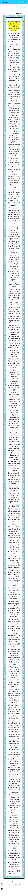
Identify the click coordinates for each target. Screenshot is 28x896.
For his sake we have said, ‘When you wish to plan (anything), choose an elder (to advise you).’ (14, 624)
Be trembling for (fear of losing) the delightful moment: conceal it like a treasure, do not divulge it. (14, 247)
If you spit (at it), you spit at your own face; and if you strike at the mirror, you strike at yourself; (14, 136)
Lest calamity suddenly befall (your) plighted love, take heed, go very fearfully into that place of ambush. (14, 261)
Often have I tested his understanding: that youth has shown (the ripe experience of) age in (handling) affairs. (14, 532)
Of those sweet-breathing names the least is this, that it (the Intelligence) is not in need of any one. (14, 840)
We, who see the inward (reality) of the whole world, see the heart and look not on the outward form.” (14, 726)
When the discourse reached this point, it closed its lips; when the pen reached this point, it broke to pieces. (14, 180)
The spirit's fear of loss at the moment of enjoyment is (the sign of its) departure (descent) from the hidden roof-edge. (14, 277)
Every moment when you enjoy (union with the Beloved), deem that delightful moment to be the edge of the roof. (14, 232)
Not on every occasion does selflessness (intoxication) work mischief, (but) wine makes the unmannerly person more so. (14, 400)
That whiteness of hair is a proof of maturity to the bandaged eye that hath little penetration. (14, 593)
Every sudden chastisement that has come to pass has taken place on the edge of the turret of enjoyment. (14, 308)
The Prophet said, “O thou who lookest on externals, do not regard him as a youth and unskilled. (14, 499)
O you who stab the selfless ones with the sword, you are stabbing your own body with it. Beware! (14, 95)
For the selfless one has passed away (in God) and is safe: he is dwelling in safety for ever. (14, 107)
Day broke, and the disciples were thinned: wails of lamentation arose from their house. (14, 37)
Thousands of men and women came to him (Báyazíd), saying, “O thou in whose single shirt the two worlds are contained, (14, 51)
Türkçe (20, 7)
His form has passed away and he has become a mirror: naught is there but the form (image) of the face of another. (14, 121)
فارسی (25, 7)
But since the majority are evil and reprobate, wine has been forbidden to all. (14, 437)
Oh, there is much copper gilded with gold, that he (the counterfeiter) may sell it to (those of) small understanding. (14, 711)
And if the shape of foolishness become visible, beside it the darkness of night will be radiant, (14, 867)
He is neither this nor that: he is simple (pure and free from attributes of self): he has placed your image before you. (14, 164)
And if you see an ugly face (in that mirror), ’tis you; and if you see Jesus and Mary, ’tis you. (14, 150)
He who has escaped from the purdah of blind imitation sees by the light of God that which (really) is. (14, 639)
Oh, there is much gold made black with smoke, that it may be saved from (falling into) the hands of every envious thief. (14, 695)
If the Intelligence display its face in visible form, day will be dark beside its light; (14, 855)
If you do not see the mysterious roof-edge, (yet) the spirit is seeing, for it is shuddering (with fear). (14, 294)
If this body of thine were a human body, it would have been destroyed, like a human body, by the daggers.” (14, 65)
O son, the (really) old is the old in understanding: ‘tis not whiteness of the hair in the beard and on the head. (14, 546)
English (16, 7)
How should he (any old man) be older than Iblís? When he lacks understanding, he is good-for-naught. (14, 561)
